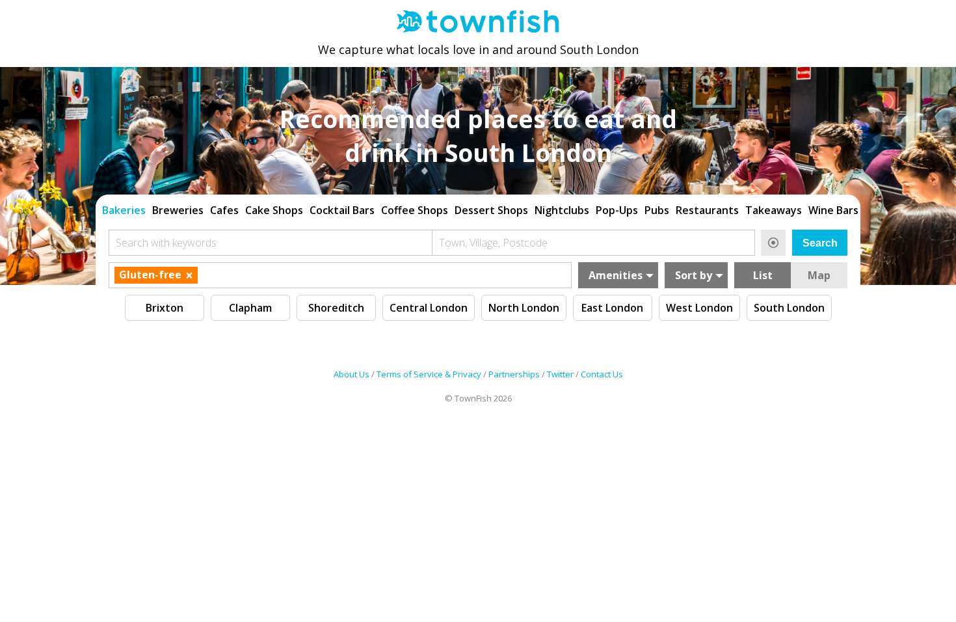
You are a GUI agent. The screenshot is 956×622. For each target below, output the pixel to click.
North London (523, 308)
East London (612, 308)
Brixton (164, 308)
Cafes (224, 210)
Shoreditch (336, 308)
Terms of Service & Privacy (429, 374)
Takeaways (773, 210)
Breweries (178, 210)
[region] (478, 209)
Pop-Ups (617, 210)
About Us (351, 374)
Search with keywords (166, 243)
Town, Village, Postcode (493, 243)
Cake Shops (274, 210)
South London (789, 308)
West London (699, 308)
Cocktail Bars (342, 210)
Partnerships (514, 374)
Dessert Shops (491, 210)
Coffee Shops (414, 210)
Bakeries (124, 210)
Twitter (560, 374)
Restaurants (707, 210)
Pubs (656, 210)
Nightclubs (562, 210)
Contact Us (602, 374)
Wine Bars (833, 210)
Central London (429, 308)
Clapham (250, 308)
